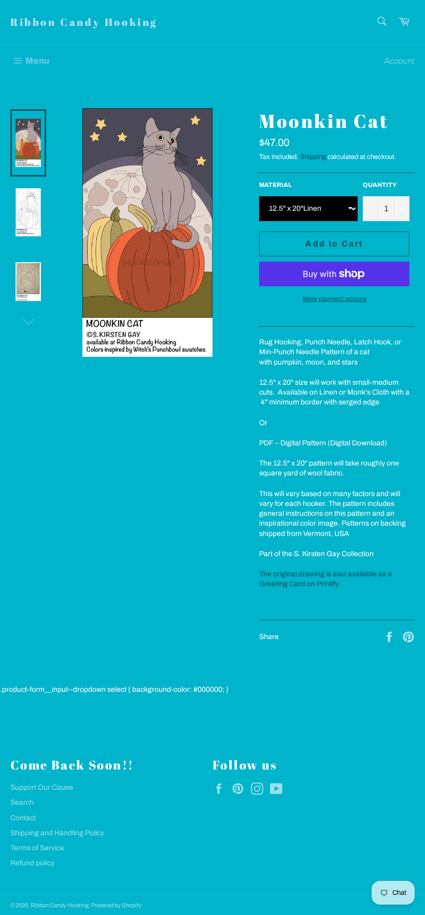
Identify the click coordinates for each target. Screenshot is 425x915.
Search (22, 802)
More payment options (334, 298)
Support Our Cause (41, 787)
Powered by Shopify (116, 905)
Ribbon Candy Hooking (84, 22)
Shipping (313, 157)
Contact (23, 818)
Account (399, 60)
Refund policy (32, 863)
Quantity (379, 184)
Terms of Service (37, 848)
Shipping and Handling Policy (57, 833)
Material (275, 184)
